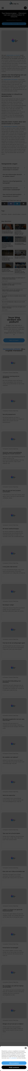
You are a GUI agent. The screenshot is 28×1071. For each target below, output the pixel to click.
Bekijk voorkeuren (14, 1067)
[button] (25, 1048)
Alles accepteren (14, 1063)
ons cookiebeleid (12, 1058)
